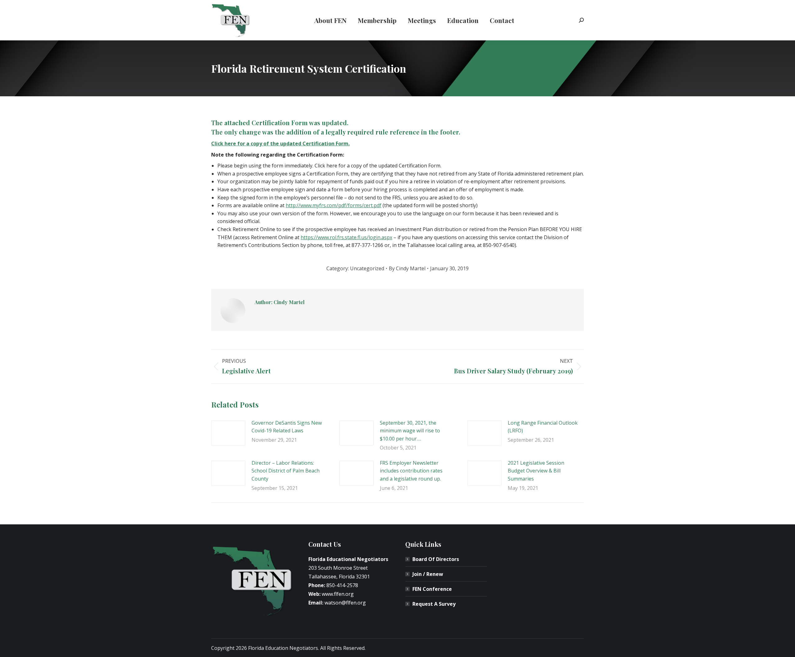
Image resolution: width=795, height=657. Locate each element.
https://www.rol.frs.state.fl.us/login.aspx (346, 237)
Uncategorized (367, 268)
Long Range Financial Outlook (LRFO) (543, 426)
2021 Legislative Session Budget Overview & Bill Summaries (536, 470)
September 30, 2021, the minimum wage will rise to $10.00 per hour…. (410, 430)
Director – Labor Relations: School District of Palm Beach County (286, 470)
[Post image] (228, 433)
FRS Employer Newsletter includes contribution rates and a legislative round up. (411, 470)
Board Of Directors (435, 559)
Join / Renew (427, 574)
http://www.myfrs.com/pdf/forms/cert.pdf (333, 205)
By (407, 268)
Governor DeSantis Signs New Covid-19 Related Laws (287, 426)
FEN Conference (432, 589)
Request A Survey (434, 603)
